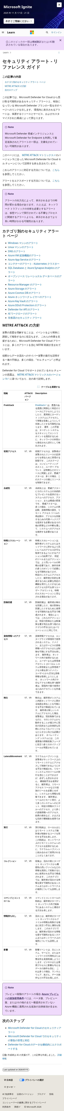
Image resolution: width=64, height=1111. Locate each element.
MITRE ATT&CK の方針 (15, 86)
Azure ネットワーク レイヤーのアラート (29, 297)
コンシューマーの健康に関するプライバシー (23, 1102)
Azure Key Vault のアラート (23, 301)
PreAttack (40, 405)
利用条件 (6, 1106)
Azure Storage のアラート (22, 288)
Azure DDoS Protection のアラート (27, 305)
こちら (56, 170)
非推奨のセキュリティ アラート (25, 317)
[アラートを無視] (59, 4)
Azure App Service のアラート (24, 259)
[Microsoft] (32, 32)
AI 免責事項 (7, 1094)
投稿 (51, 1094)
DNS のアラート (16, 251)
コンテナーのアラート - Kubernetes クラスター (33, 263)
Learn (6, 52)
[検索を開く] (47, 32)
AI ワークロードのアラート (22, 313)
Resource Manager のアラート (25, 284)
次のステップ (11, 89)
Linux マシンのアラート (21, 247)
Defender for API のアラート (24, 309)
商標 (16, 1106)
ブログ (40, 1094)
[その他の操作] (59, 52)
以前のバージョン (25, 1094)
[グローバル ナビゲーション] (3, 32)
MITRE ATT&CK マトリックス (37, 155)
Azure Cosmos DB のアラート (24, 292)
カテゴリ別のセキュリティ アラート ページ (25, 82)
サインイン (56, 32)
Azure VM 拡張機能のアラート (24, 255)
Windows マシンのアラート (23, 243)
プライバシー (8, 1098)
